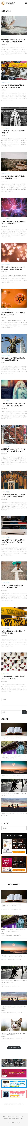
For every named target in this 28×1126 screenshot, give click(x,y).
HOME (4, 1116)
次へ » (4, 699)
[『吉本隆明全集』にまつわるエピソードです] (14, 729)
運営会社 (6, 1118)
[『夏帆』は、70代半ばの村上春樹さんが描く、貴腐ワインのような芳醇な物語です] (14, 1024)
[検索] (24, 712)
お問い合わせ (12, 1118)
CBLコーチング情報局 (15, 1122)
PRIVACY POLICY (20, 1118)
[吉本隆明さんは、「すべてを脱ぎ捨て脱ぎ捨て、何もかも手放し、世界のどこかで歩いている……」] (14, 747)
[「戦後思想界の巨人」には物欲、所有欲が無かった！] (14, 767)
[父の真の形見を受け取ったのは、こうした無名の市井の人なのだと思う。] (14, 805)
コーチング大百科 (5, 37)
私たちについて (11, 1116)
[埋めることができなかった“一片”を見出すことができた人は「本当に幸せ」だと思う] (14, 785)
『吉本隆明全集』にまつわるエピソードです (11, 738)
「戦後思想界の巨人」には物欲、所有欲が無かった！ (13, 775)
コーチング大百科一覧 (14, 1047)
